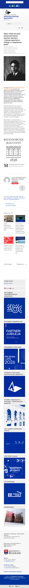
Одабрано (14, 181)
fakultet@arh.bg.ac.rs (10, 561)
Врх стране (13, 583)
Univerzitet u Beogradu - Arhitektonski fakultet (9, 47)
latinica (10, 283)
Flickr (14, 6)
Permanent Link (10, 203)
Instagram (19, 6)
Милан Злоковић (14, 196)
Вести (5, 49)
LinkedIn (17, 6)
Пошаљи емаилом (11, 205)
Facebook (10, 6)
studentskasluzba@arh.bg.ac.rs (12, 567)
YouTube (12, 6)
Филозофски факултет (14, 199)
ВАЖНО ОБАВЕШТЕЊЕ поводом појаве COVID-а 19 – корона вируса (8, 227)
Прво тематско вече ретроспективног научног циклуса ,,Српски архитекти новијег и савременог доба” (10, 50)
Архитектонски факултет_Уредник (19, 178)
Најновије (15, 47)
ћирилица (6, 283)
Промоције (15, 183)
